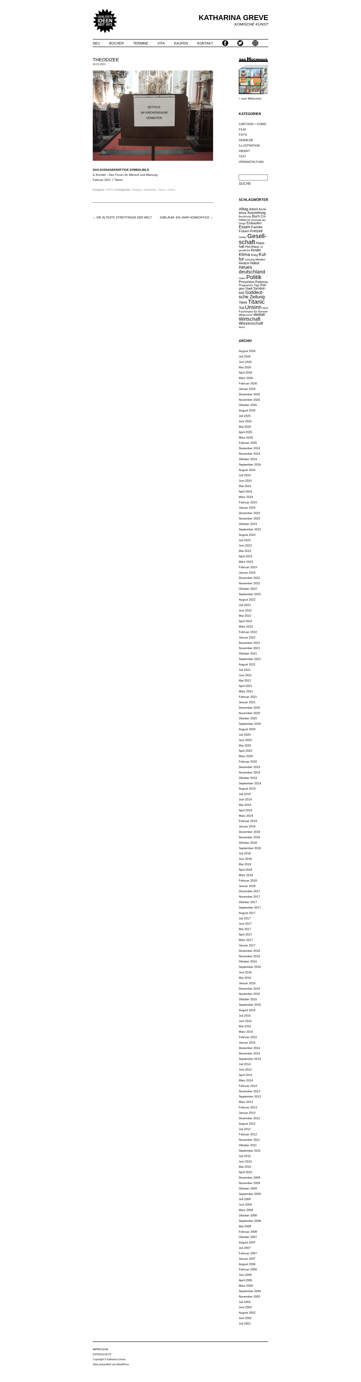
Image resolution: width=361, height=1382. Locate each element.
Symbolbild (150, 189)
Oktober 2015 (248, 999)
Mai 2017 (245, 929)
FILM (242, 129)
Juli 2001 (245, 1323)
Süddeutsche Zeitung (252, 295)
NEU (96, 43)
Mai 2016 (245, 977)
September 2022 (250, 594)
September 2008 (250, 1220)
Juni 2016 (245, 972)
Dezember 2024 (249, 448)
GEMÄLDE (246, 140)
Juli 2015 (245, 1015)
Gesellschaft (253, 238)
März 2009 (246, 1210)
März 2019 (246, 815)
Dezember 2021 (249, 642)
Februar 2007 (248, 1253)
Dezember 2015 (249, 988)
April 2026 (245, 372)
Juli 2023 (245, 540)
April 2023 (245, 556)
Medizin (244, 263)
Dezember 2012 (249, 1118)
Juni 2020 (245, 740)
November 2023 (249, 518)
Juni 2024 (245, 480)
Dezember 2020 (249, 707)
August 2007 (247, 1242)
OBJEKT (244, 151)
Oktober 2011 (248, 1145)
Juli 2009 (245, 1199)
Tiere (243, 302)
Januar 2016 (247, 983)
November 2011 (249, 1139)
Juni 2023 (245, 545)
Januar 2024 (247, 507)
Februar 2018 (248, 880)
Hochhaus (252, 246)
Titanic (118, 179)
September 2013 (250, 1096)
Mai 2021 (245, 680)
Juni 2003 (245, 1307)
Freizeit (256, 231)
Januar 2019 (247, 826)
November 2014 (249, 1053)
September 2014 (250, 1058)
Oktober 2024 (248, 459)
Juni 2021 (245, 675)
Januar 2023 (247, 572)
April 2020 (245, 750)
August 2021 (247, 664)
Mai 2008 (245, 1226)
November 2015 (249, 993)
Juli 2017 (245, 918)
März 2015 (246, 1031)
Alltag (243, 209)
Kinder (256, 250)
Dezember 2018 (249, 831)
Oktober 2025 (248, 405)
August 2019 (247, 788)
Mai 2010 (245, 1166)
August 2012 (247, 1123)
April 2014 (245, 1075)
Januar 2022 (247, 637)
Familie (256, 227)
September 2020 (250, 723)
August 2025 (247, 410)
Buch (256, 216)
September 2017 (250, 907)
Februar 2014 (248, 1085)
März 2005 (246, 1285)
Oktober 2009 (248, 1188)
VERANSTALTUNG (251, 161)
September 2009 (250, 1194)
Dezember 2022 (249, 577)
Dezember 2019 (249, 767)
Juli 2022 (245, 605)
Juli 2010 (245, 1156)
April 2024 (245, 491)
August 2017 (247, 913)
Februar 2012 (248, 1134)
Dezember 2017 (249, 891)
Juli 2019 (245, 794)
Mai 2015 (245, 1026)
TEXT (242, 156)
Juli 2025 (245, 415)
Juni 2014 (245, 1069)
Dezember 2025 (249, 394)
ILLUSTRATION (249, 145)
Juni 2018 (245, 858)
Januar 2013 (247, 1112)
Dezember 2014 (249, 1048)
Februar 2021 (248, 696)
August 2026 (247, 351)
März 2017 (246, 940)
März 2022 (246, 626)
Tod (241, 308)
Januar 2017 (247, 945)
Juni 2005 (245, 1274)
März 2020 (246, 756)
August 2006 (247, 1264)
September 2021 (250, 659)
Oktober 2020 (248, 718)
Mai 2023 (245, 551)
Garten (243, 237)
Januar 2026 (247, 388)
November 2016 (249, 956)
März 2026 (246, 378)
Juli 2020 (245, 734)
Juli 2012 (245, 1129)
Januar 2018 (247, 886)
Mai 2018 (245, 864)
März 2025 (246, 437)
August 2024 (247, 470)
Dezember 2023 (249, 513)
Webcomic (246, 314)
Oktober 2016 (248, 961)
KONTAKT (205, 43)
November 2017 (249, 896)
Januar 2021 (247, 702)
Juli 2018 (245, 853)
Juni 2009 (245, 1204)
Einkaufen (254, 223)
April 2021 (245, 686)
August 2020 (247, 729)
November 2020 (249, 713)
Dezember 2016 (249, 950)
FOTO (109, 189)
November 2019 (249, 772)
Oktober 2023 (248, 524)
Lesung (250, 259)
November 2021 (249, 648)
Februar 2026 (248, 383)
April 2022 (245, 621)
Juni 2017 (245, 923)
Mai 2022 (245, 615)
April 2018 (245, 869)
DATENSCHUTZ (102, 1354)
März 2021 (246, 691)
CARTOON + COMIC (253, 124)
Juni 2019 (245, 799)
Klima (244, 254)
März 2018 (246, 875)
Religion (137, 189)
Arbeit (253, 209)
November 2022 (249, 583)
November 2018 (249, 837)
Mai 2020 (245, 745)
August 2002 (247, 1312)
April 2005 (245, 1280)
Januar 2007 (247, 1258)
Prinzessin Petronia (253, 282)
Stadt (248, 288)
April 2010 (245, 1172)
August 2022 (247, 599)
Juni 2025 (245, 421)
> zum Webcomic (250, 98)
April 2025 (245, 432)
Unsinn (171, 189)
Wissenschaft (251, 323)
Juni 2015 (245, 1021)
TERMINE (140, 43)
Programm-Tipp (249, 285)
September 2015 (250, 1004)
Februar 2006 (248, 1269)
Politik (254, 277)
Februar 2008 (248, 1231)
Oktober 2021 (248, 653)
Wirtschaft (249, 319)
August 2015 (247, 1010)
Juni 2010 (245, 1161)
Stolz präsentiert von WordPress (111, 1364)
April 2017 (245, 934)
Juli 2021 (245, 669)
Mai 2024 (245, 486)
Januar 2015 (247, 1042)
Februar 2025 (248, 442)
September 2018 (250, 848)
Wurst (242, 327)
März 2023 (246, 561)
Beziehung (245, 216)
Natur (254, 263)
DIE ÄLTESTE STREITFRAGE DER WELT (122, 217)
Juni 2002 (245, 1318)
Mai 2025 (245, 426)
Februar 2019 (248, 821)
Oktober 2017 (248, 902)
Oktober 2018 (248, 842)
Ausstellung (256, 213)
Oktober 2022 (248, 588)
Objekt (242, 278)
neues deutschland (252, 270)
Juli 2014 (245, 1064)
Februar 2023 (248, 567)
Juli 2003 (245, 1302)
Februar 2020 (248, 761)
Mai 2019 (245, 804)
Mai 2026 (245, 367)
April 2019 (245, 810)
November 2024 (249, 453)
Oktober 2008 (248, 1215)
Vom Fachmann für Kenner (253, 309)
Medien (260, 259)
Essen (244, 227)
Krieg (254, 254)
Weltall (259, 315)
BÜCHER (116, 43)
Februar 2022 (248, 632)
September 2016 (250, 967)
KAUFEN (181, 43)
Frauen (244, 231)
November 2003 (249, 1296)
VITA (161, 43)
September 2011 (250, 1150)
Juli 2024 (245, 475)
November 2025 (249, 399)
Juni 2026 (245, 362)
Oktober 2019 (248, 778)
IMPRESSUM (100, 1349)
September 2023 (250, 529)
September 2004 (250, 1291)
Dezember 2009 (249, 1177)
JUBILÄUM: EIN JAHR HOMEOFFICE (186, 217)
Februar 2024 (248, 502)
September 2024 (250, 464)
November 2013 (249, 1091)
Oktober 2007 (248, 1237)
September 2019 (250, 783)
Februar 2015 (248, 1037)
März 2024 (246, 497)
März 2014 (246, 1080)
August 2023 (247, 534)
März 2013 (246, 1102)
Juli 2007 (245, 1247)
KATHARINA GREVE (233, 17)
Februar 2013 (248, 1107)
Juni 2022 (245, 610)
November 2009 (249, 1183)
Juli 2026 (245, 356)
